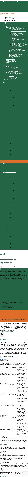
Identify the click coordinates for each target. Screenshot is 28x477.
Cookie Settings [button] (4, 331)
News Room (8, 63)
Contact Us (5, 79)
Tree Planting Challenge (14, 74)
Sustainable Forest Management (16, 70)
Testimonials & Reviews (11, 57)
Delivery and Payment (10, 59)
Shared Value (11, 76)
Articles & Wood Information (12, 27)
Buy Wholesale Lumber (8, 23)
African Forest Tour (13, 77)
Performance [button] (3, 444)
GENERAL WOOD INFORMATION (16, 28)
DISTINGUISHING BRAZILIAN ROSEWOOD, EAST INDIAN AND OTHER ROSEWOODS (19, 48)
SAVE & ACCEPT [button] (4, 476)
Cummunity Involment (11, 72)
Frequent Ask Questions (11, 61)
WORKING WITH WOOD (14, 56)
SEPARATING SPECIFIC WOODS (16, 54)
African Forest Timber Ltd (14, 319)
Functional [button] (2, 436)
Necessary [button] (2, 357)
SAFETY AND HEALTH (14, 55)
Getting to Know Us (7, 65)
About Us (5, 25)
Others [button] (2, 469)
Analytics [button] (2, 452)
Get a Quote (3, 161)
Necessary (4, 359)
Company (8, 66)
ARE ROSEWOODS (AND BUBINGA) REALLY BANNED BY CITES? (18, 31)
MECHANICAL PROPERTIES (15, 53)
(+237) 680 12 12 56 (14, 17)
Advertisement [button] (3, 461)
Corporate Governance (14, 67)
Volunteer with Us (13, 78)
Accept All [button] (10, 331)
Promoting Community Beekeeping (16, 73)
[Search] (14, 266)
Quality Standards (13, 68)
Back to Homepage (4, 267)
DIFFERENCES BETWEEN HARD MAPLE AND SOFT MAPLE (21, 109)
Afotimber (5, 22)
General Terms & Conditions (15, 71)
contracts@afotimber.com (13, 18)
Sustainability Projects (10, 60)
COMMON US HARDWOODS (18, 33)
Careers (7, 62)
